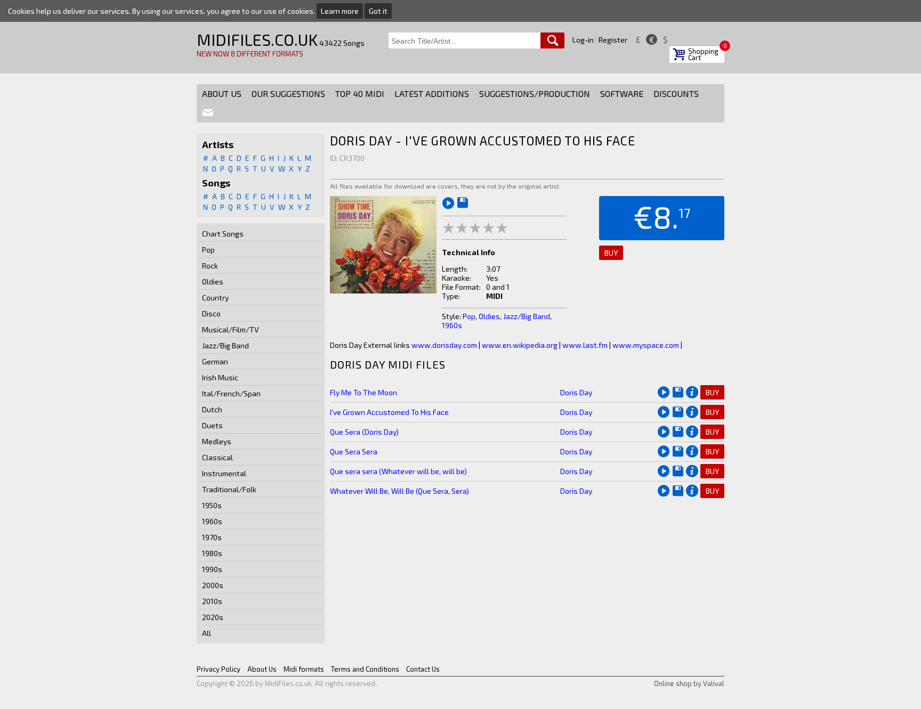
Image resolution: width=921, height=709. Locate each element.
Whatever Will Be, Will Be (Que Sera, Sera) (399, 490)
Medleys (216, 441)
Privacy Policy (218, 669)
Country (215, 297)
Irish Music (220, 377)
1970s (212, 537)
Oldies (212, 281)
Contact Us (423, 669)
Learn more (340, 10)
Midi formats (304, 669)
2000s (212, 585)
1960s (212, 521)
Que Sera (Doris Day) (364, 431)
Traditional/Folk (229, 489)
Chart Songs (223, 233)
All (206, 633)
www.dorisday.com (444, 344)
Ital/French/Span (231, 393)
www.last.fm (585, 344)
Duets (212, 425)
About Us (221, 93)
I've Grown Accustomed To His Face (389, 412)
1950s (212, 505)
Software (621, 93)
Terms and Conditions (365, 669)
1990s (212, 569)
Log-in (583, 39)
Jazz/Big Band (225, 345)
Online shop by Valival (689, 683)
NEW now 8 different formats (250, 54)
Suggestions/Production (534, 93)
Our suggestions (288, 93)
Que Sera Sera (353, 451)
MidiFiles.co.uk (257, 39)
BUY (611, 252)
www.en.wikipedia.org (520, 344)
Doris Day (576, 392)
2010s (212, 601)
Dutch (212, 409)
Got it (378, 10)
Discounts (676, 93)
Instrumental (224, 473)
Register (613, 39)
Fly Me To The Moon (363, 392)
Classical (217, 457)
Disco (211, 313)
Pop (208, 249)
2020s (212, 617)
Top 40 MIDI (359, 93)
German (215, 361)
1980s (212, 553)
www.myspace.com (645, 344)
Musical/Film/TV (230, 329)
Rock (210, 265)
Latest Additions (431, 93)
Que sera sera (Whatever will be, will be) (398, 471)
